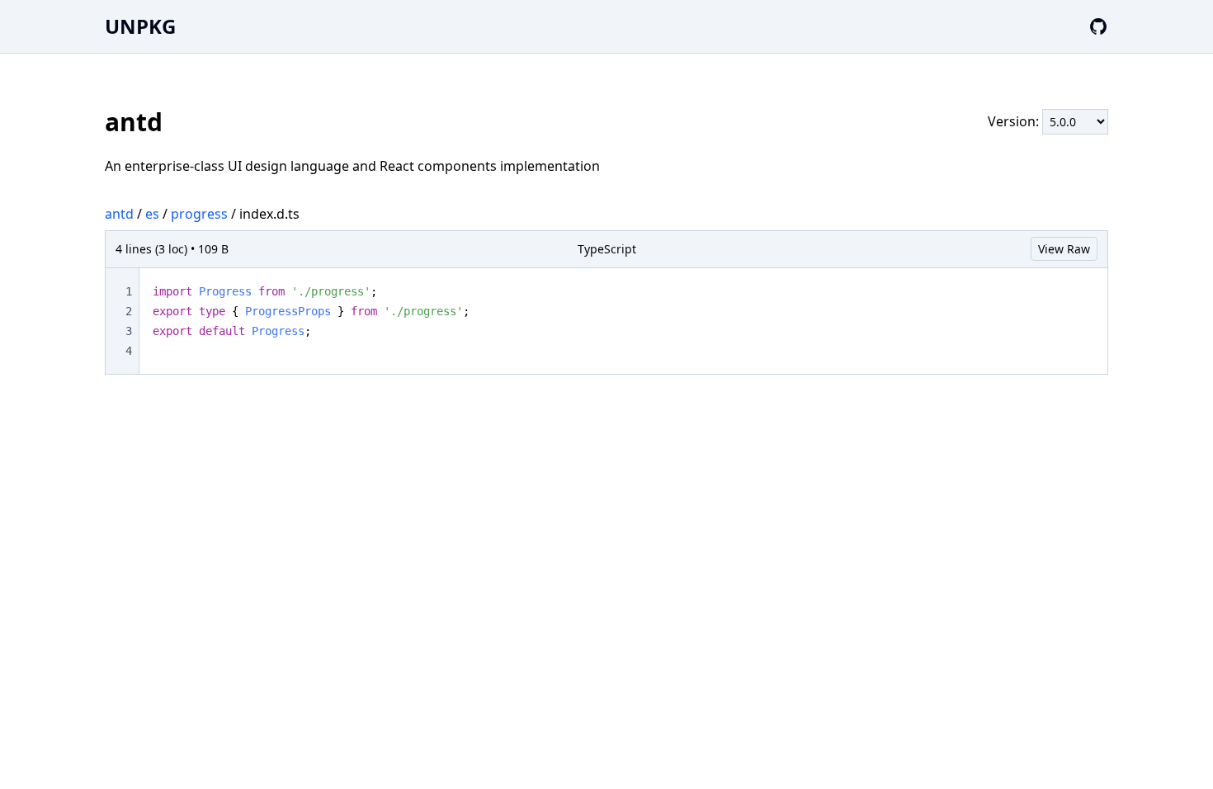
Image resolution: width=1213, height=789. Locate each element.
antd (119, 214)
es (152, 214)
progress (199, 214)
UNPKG (140, 26)
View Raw (1064, 249)
